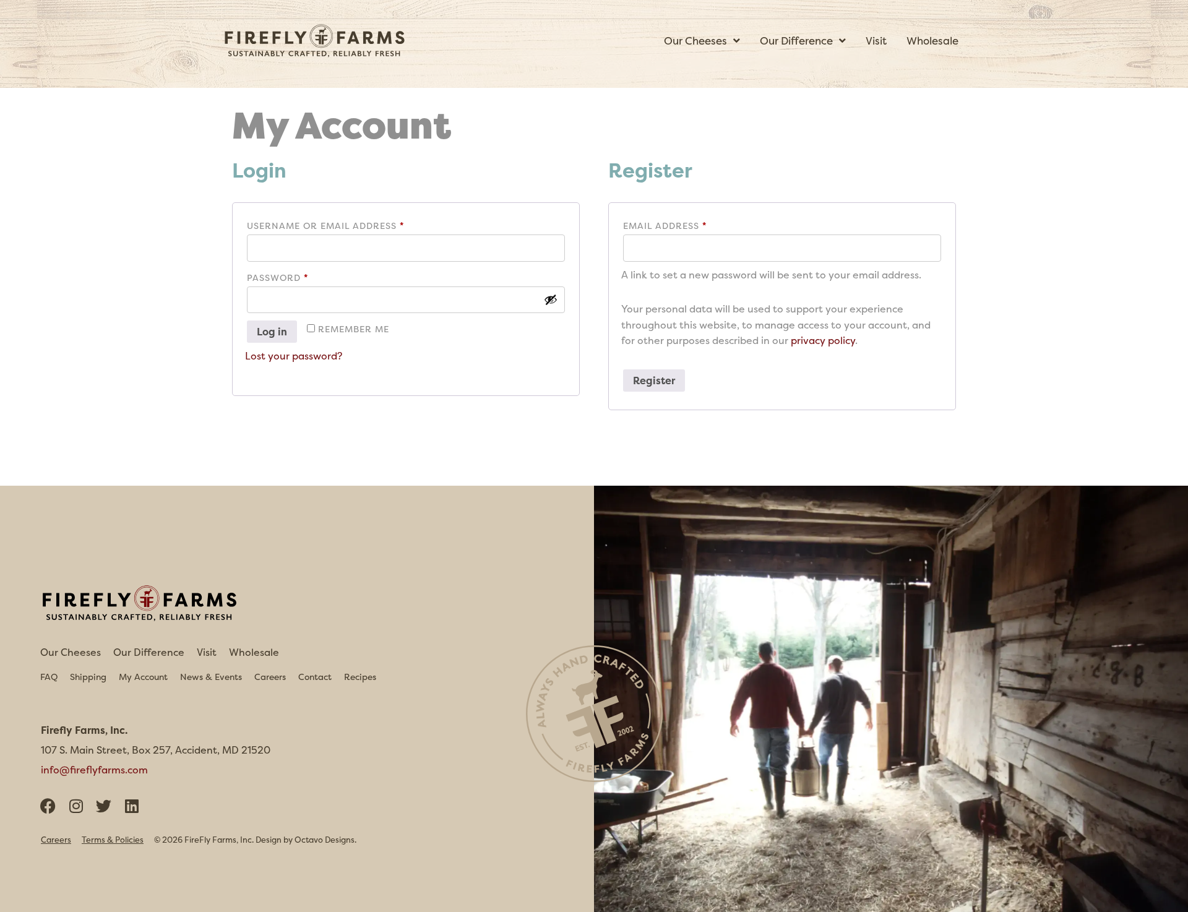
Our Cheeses (70, 652)
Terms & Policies (113, 839)
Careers (270, 676)
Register (654, 380)
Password (301, 276)
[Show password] (550, 299)
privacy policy (823, 340)
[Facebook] (48, 806)
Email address (689, 224)
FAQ (49, 676)
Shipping (88, 676)
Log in (272, 331)
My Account (143, 676)
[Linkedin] (131, 806)
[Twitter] (103, 806)
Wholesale (254, 652)
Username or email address (349, 224)
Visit (207, 652)
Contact (315, 676)
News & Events (211, 676)
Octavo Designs (325, 839)
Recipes (360, 676)
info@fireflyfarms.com (94, 769)
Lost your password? (293, 356)
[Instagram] (76, 806)
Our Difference (148, 652)
